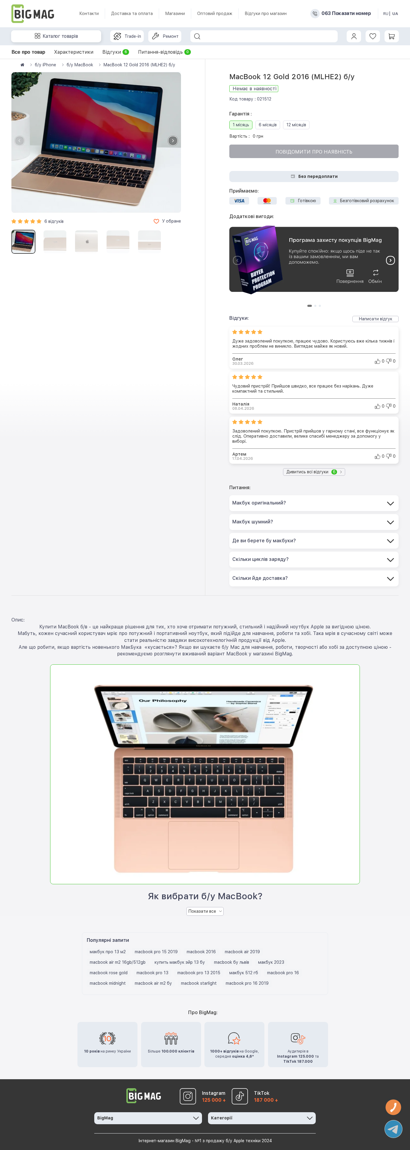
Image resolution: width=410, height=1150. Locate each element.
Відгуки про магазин (266, 13)
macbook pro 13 (152, 972)
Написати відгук (375, 318)
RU (385, 13)
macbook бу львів (231, 962)
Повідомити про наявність (314, 152)
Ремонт (171, 36)
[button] (173, 141)
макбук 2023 (271, 962)
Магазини (175, 13)
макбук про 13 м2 (108, 951)
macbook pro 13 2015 (198, 972)
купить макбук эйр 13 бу (180, 962)
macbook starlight (199, 983)
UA (395, 13)
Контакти (89, 13)
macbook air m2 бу (153, 983)
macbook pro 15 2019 (156, 951)
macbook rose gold (109, 972)
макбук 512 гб (243, 972)
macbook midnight (108, 983)
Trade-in (133, 36)
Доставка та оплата (132, 13)
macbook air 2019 (242, 951)
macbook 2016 (201, 951)
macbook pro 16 (283, 972)
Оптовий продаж (214, 13)
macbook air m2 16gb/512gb (118, 962)
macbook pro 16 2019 (247, 983)
